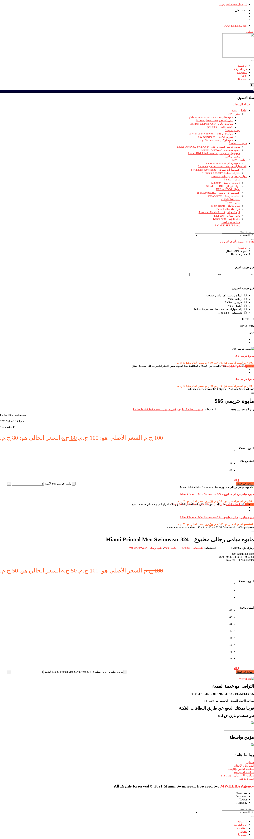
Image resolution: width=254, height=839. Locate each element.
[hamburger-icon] (252, 60)
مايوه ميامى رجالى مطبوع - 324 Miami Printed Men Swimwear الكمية (83, 671)
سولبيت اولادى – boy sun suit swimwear (211, 133)
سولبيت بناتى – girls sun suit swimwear (211, 123)
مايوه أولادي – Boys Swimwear (216, 140)
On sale (245, 319)
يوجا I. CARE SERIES (227, 225)
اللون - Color (246, 448)
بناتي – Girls (233, 113)
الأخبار (243, 75)
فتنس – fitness (232, 179)
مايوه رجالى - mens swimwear (145, 547)
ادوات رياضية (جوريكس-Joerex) (229, 176)
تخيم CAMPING (230, 199)
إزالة (236, 480)
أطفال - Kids (234, 305)
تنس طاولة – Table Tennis (225, 205)
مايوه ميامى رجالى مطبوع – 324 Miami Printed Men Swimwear (217, 494)
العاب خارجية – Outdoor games (222, 195)
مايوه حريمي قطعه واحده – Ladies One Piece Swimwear (208, 146)
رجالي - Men (235, 298)
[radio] (228, 452)
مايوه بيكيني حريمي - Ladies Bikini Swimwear (159, 409)
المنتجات (242, 72)
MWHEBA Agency (237, 786)
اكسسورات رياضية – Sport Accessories (218, 192)
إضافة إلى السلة (245, 483)
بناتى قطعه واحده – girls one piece (214, 120)
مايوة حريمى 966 (244, 355)
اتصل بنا (242, 78)
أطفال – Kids (239, 110)
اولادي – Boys (232, 130)
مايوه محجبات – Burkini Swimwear (220, 149)
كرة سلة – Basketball (228, 209)
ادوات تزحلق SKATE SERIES (223, 186)
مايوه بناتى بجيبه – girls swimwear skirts (211, 117)
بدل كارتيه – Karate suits (226, 218)
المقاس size (247, 460)
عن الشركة (240, 69)
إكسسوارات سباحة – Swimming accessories (222, 166)
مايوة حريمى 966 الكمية (57, 483)
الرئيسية (242, 65)
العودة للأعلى (246, 778)
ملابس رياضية (232, 156)
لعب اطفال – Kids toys (227, 215)
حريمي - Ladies (233, 302)
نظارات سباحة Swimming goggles (221, 172)
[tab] (246, 339)
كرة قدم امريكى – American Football (219, 212)
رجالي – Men (239, 159)
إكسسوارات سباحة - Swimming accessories (218, 309)
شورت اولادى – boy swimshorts (215, 136)
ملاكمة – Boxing (231, 222)
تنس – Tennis (232, 202)
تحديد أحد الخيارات (236, 365)
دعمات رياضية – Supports (225, 182)
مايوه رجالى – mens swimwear (223, 163)
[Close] (252, 393)
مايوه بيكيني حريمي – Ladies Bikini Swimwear (214, 153)
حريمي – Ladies (238, 143)
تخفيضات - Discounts (230, 312)
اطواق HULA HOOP (228, 189)
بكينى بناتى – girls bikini (220, 126)
